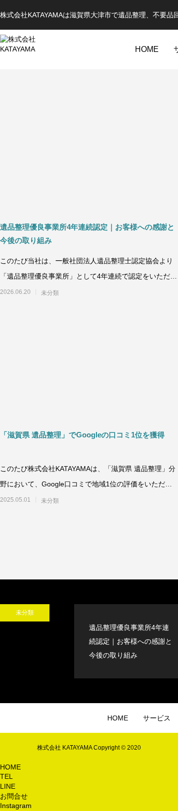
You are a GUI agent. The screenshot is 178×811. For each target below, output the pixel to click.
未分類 (50, 292)
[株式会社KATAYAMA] (29, 49)
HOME (147, 49)
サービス (157, 718)
